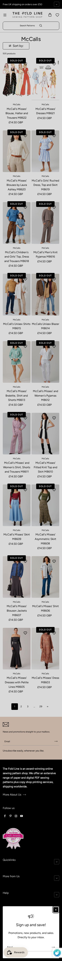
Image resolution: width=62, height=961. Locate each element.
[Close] (55, 909)
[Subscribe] (53, 947)
